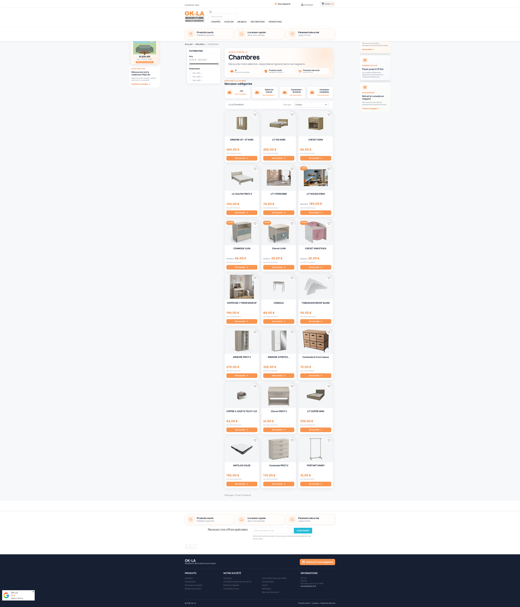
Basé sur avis (17, 598)
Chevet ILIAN (279, 248)
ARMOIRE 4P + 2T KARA (241, 139)
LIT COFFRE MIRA (315, 411)
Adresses (266, 588)
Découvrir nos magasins (317, 562)
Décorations (258, 21)
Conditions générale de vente (237, 581)
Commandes (268, 581)
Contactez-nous (192, 5)
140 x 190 (197, 73)
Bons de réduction (270, 592)
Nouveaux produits (194, 585)
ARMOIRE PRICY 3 (242, 357)
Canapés (215, 21)
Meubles (242, 21)
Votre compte (270, 573)
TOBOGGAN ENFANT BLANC (316, 303)
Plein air (228, 21)
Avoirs (265, 585)
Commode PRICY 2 (278, 465)
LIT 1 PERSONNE (279, 193)
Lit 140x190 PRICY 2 (242, 193)
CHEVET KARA (315, 139)
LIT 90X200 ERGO (316, 193)
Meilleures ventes (193, 588)
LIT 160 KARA (278, 139)
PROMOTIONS (275, 21)
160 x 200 (198, 77)
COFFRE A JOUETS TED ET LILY (241, 411)
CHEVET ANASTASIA (315, 248)
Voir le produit (241, 158)
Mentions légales (231, 585)
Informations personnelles (274, 578)
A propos (227, 578)
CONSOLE (279, 303)
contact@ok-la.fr (308, 586)
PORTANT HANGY (316, 465)
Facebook (188, 546)
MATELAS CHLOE (242, 465)
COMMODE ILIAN (241, 248)
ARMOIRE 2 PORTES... (279, 357)
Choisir (311, 104)
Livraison (189, 578)
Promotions (190, 581)
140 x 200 (197, 80)
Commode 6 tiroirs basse (316, 357)
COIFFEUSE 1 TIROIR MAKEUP (242, 303)
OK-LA (14, 592)
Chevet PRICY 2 (279, 411)
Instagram (193, 546)
